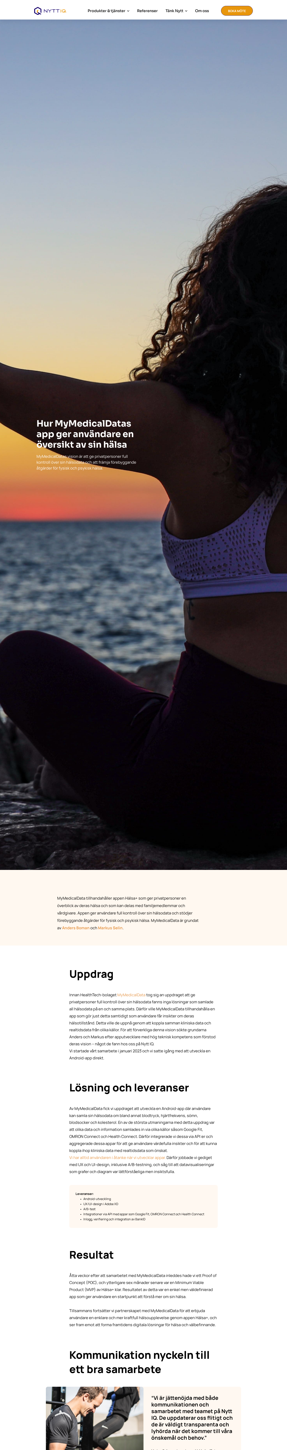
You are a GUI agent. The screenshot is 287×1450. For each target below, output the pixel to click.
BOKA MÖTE (237, 11)
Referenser (147, 11)
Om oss (202, 11)
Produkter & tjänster (106, 11)
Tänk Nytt (174, 11)
